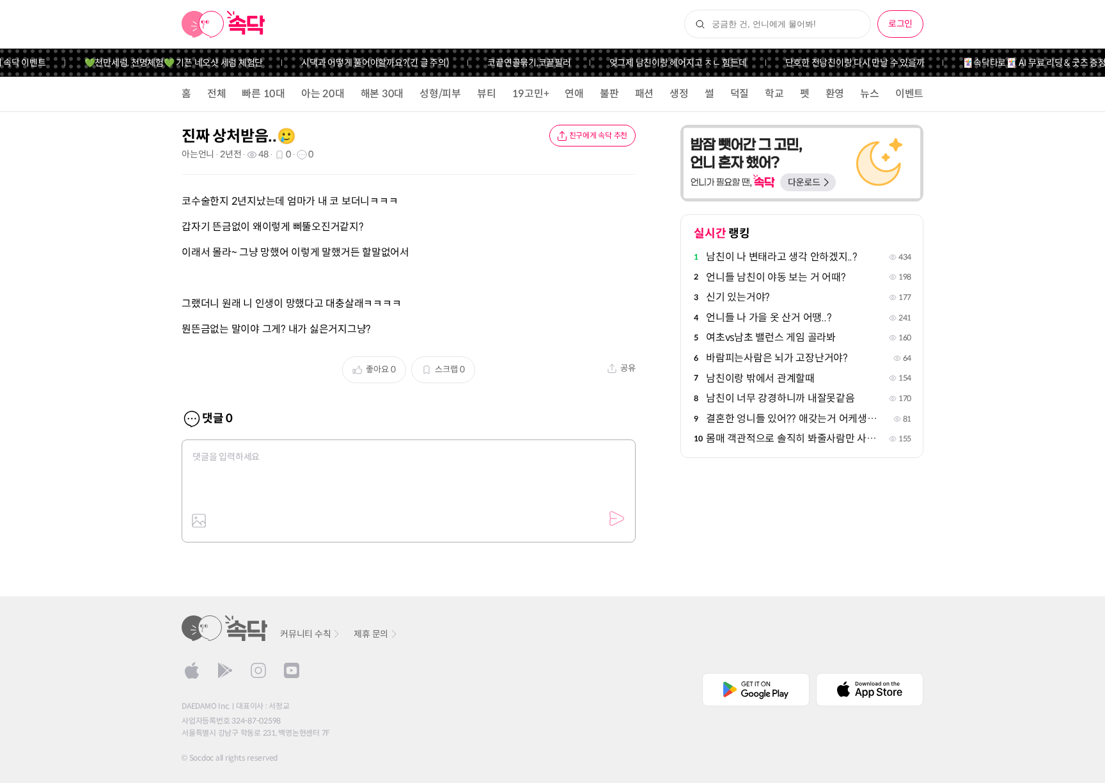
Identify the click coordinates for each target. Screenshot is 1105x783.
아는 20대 (323, 93)
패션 (644, 93)
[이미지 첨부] (199, 520)
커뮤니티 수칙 (305, 634)
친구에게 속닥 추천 (598, 135)
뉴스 (869, 93)
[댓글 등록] (616, 518)
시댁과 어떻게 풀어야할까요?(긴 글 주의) (367, 62)
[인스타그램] (258, 670)
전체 (216, 93)
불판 (609, 93)
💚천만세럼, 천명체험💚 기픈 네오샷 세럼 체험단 (165, 62)
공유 (628, 368)
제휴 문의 (371, 634)
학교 (774, 93)
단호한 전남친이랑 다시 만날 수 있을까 (846, 62)
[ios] (192, 670)
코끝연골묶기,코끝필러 (521, 62)
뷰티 (486, 93)
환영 (835, 93)
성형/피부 (440, 93)
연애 (574, 93)
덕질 (739, 93)
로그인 (900, 23)
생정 (679, 93)
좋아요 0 (381, 369)
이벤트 (909, 93)
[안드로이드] (225, 670)
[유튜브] (291, 670)
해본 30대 (382, 93)
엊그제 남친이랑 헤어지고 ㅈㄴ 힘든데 (670, 62)
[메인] (223, 24)
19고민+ (530, 93)
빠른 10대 (263, 93)
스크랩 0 (450, 369)
